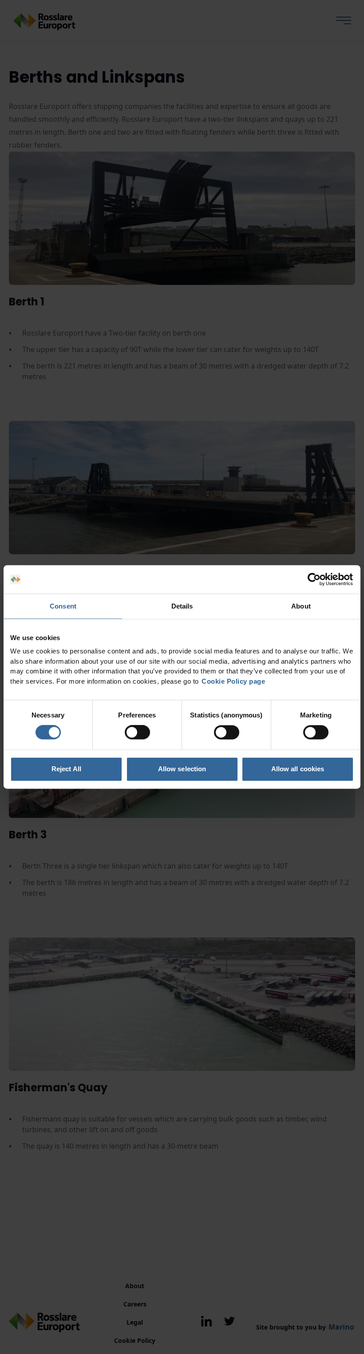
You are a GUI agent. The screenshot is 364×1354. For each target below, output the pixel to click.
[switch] (137, 732)
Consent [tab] (63, 606)
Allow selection (182, 769)
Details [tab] (182, 606)
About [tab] (301, 606)
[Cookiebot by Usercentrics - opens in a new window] (315, 579)
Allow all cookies (297, 769)
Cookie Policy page (233, 681)
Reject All (66, 769)
